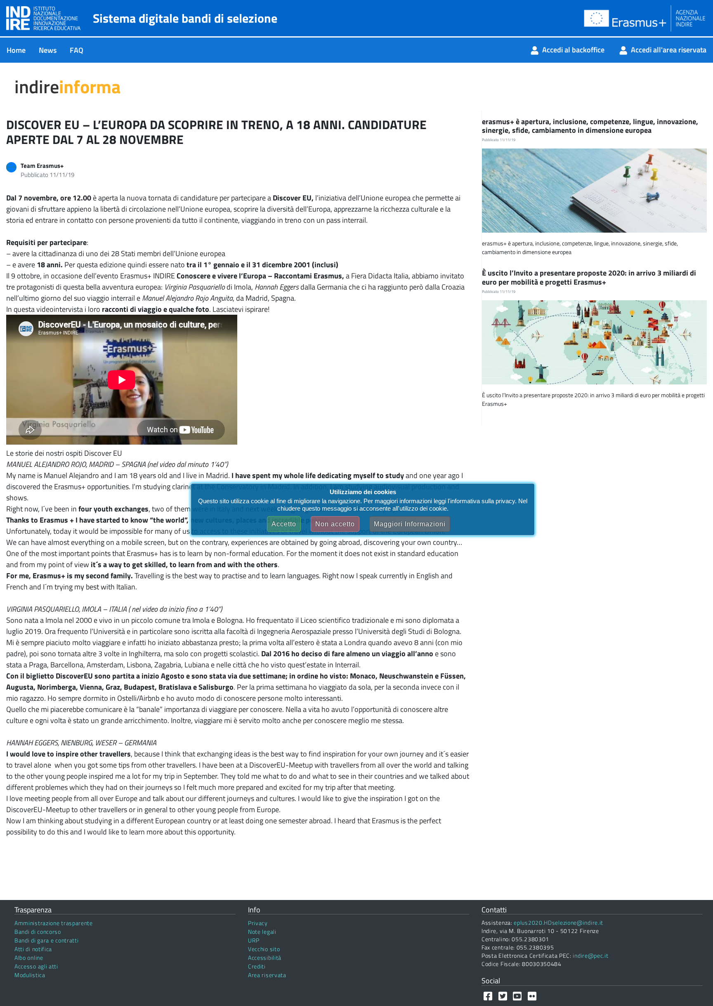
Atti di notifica (33, 949)
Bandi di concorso (37, 931)
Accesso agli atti (36, 966)
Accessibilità (264, 957)
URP (254, 940)
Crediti (257, 966)
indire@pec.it (590, 955)
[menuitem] (16, 50)
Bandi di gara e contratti (46, 940)
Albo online (28, 957)
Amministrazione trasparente (53, 923)
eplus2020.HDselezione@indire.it (558, 922)
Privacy (258, 923)
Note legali (262, 931)
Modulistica (29, 975)
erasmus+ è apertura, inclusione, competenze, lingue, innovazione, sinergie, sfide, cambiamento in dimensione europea (590, 126)
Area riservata (267, 975)
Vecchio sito (264, 949)
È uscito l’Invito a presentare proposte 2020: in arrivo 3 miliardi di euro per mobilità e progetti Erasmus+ (589, 277)
